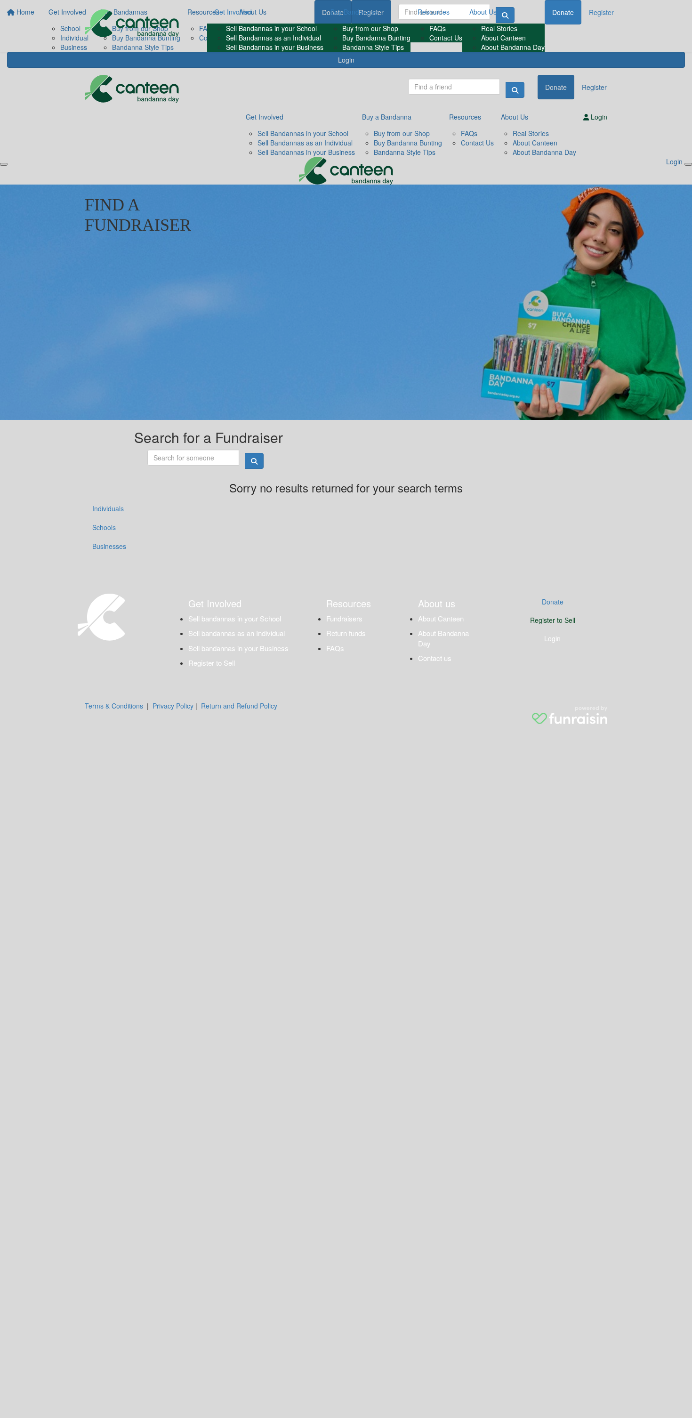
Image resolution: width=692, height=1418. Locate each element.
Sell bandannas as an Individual (236, 633)
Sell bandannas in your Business (238, 648)
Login (552, 638)
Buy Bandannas (354, 11)
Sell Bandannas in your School (271, 28)
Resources (434, 11)
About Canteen (503, 37)
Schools (104, 527)
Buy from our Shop (370, 28)
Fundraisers (344, 618)
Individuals (108, 508)
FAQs (437, 28)
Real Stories (499, 28)
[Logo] (132, 23)
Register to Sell (211, 663)
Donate (563, 12)
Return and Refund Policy (239, 705)
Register (601, 12)
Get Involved (233, 11)
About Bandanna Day (513, 47)
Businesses (109, 546)
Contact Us (445, 37)
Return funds (346, 633)
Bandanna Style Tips (373, 47)
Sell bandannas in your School (234, 618)
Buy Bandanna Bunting (376, 37)
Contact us (434, 658)
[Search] (515, 90)
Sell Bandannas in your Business (274, 47)
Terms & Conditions (114, 705)
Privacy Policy (173, 705)
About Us (483, 11)
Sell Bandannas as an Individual (273, 37)
